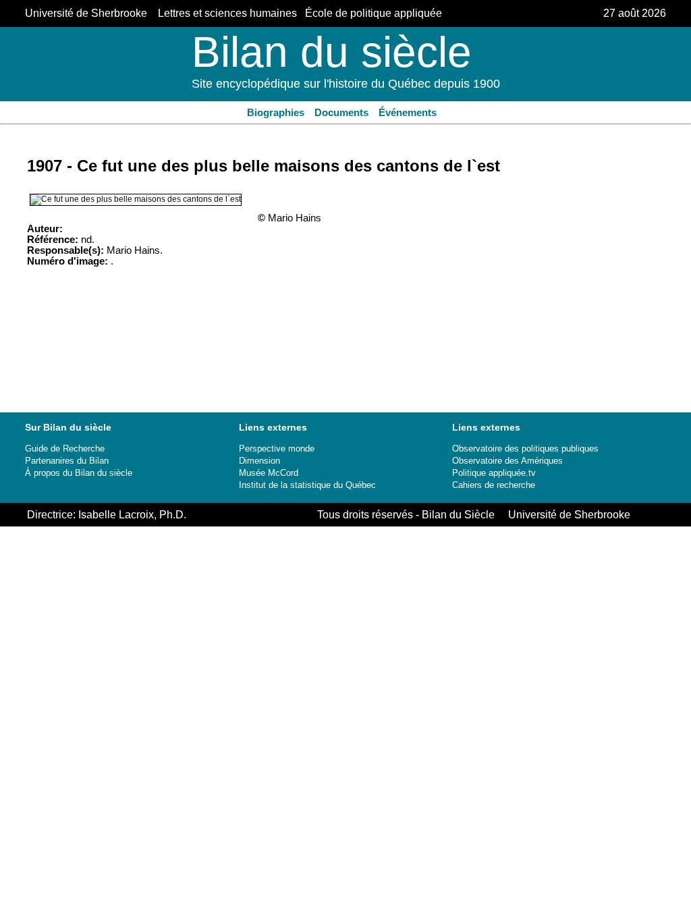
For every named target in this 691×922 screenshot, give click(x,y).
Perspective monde (276, 448)
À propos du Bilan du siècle (78, 473)
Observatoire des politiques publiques (525, 448)
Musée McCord (268, 473)
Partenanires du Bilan (67, 461)
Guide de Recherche (65, 448)
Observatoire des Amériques (507, 461)
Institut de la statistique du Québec (307, 485)
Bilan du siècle (332, 52)
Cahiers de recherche (493, 485)
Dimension (259, 461)
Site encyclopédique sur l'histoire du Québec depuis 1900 (346, 83)
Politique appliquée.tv (494, 473)
